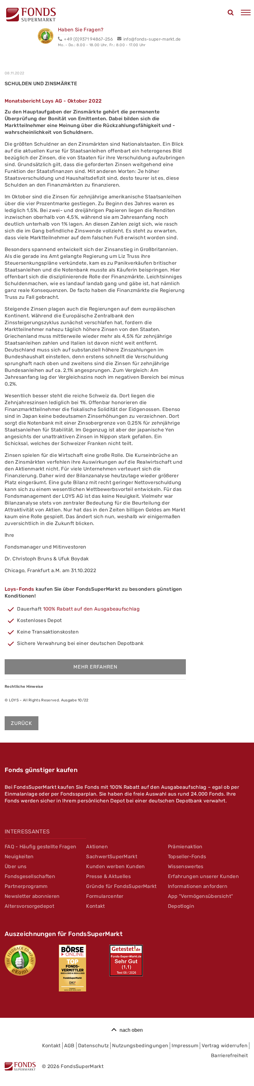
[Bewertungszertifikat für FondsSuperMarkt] (48, 37)
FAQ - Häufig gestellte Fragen (40, 847)
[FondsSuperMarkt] (31, 15)
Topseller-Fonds (187, 856)
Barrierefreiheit (229, 1055)
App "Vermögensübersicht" (200, 896)
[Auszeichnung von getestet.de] (126, 960)
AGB (69, 1045)
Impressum (185, 1045)
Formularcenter (104, 896)
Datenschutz (93, 1045)
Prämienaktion (185, 847)
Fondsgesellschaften (30, 876)
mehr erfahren (95, 667)
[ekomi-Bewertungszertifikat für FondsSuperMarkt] (20, 960)
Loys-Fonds (19, 589)
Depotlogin (181, 906)
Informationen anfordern (197, 886)
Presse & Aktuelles (108, 876)
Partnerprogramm (26, 886)
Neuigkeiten (19, 856)
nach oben (131, 1030)
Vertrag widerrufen (224, 1045)
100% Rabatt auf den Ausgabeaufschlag (91, 609)
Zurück (21, 723)
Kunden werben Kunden (115, 866)
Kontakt (95, 906)
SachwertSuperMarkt (111, 856)
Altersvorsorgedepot (29, 906)
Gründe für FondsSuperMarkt (121, 886)
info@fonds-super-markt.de (152, 39)
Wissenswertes (186, 866)
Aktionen (97, 847)
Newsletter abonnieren (32, 896)
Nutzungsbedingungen (140, 1045)
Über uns (16, 866)
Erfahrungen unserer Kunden (203, 876)
